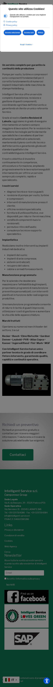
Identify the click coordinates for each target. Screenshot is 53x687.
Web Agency (10, 546)
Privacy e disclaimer (14, 530)
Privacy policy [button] (11, 25)
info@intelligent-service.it (17, 516)
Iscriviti (10, 584)
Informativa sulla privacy (28, 578)
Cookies (8, 541)
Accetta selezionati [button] (12, 32)
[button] (46, 680)
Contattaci (18, 455)
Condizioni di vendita (14, 535)
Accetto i (23, 578)
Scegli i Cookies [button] (26, 44)
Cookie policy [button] (11, 22)
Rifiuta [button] (40, 32)
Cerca (7, 552)
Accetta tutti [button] (29, 32)
